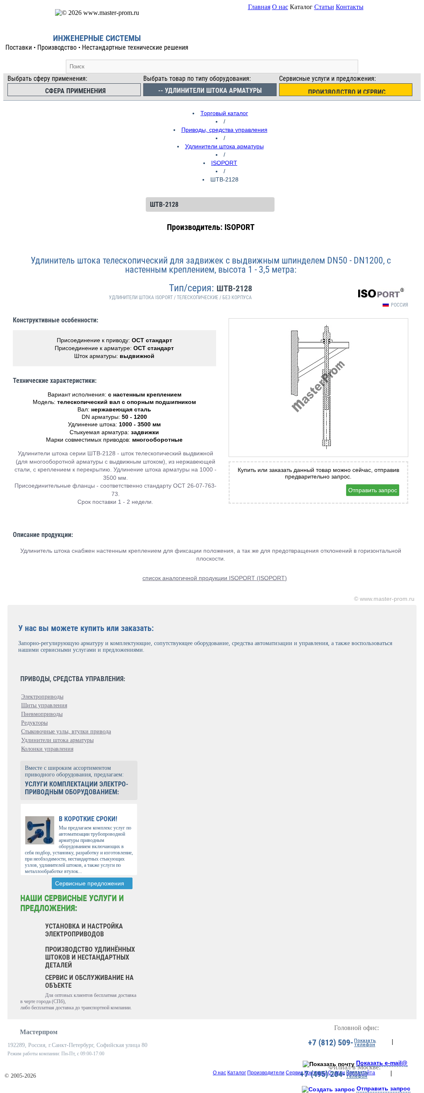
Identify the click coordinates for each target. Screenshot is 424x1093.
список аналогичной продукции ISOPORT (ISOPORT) (214, 578)
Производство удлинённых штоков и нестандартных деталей (90, 957)
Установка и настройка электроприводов (84, 930)
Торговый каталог (224, 113)
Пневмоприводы (42, 714)
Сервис (294, 1073)
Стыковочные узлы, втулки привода (66, 731)
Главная (259, 6)
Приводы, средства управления (224, 129)
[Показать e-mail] (328, 1064)
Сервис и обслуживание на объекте (89, 981)
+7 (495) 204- (322, 1074)
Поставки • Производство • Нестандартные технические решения (96, 47)
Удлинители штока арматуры (224, 146)
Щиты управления (44, 705)
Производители (265, 1073)
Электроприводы (42, 697)
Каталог (236, 1073)
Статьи (324, 6)
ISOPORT (224, 163)
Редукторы (34, 723)
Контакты (350, 6)
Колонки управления (47, 749)
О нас (280, 6)
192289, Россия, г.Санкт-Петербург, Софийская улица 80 (77, 1045)
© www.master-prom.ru (384, 598)
